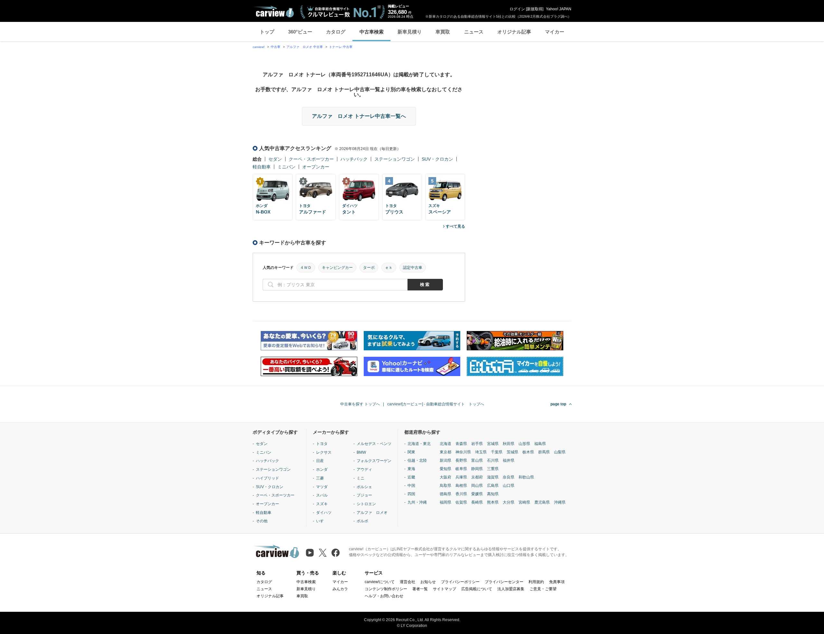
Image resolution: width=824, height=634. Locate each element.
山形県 (524, 443)
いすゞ (322, 521)
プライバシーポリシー (460, 582)
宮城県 (493, 443)
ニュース (473, 31)
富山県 (477, 460)
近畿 (411, 477)
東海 (411, 469)
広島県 (493, 485)
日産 (320, 461)
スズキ (322, 504)
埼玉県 (481, 452)
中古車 (275, 47)
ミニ (360, 478)
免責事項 (557, 582)
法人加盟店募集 (510, 589)
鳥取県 (445, 485)
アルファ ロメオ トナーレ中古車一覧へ (359, 116)
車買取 (442, 31)
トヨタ (322, 443)
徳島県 (445, 494)
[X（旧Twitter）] (322, 552)
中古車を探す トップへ (360, 404)
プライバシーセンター (504, 582)
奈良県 (508, 477)
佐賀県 (461, 502)
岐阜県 (461, 469)
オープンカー (315, 166)
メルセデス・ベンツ (374, 443)
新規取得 (534, 9)
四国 (411, 494)
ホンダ (322, 469)
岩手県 (477, 443)
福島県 (540, 443)
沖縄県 (560, 502)
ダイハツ (324, 512)
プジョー (364, 495)
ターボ (369, 267)
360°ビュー (300, 31)
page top (558, 404)
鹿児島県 (542, 502)
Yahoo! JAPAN (558, 9)
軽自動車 (262, 166)
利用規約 (536, 582)
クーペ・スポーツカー (311, 159)
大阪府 (445, 477)
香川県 (461, 494)
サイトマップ (444, 589)
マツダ (322, 487)
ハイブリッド (267, 478)
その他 (261, 521)
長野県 (461, 460)
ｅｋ (389, 267)
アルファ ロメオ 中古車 (304, 47)
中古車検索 (372, 31)
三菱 (320, 478)
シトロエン (366, 504)
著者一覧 (420, 589)
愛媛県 (477, 494)
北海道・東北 (419, 443)
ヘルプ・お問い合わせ (384, 596)
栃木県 (528, 452)
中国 (411, 485)
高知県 (493, 494)
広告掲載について (476, 589)
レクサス (324, 452)
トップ (267, 31)
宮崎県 (524, 502)
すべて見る (455, 226)
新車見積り (410, 31)
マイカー (554, 31)
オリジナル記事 (514, 31)
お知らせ (428, 582)
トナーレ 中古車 (340, 47)
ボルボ (362, 521)
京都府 (477, 477)
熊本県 (493, 502)
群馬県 (544, 452)
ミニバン (286, 166)
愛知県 (445, 469)
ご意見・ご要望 (543, 589)
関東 (411, 452)
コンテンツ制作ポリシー (386, 589)
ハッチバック (354, 159)
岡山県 (477, 485)
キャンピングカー (337, 267)
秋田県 (508, 443)
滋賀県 (493, 477)
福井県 (508, 460)
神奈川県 (463, 452)
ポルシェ (364, 487)
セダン (275, 159)
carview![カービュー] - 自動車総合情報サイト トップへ (435, 404)
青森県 (461, 443)
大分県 (508, 502)
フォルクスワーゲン (374, 461)
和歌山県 (526, 477)
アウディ (364, 469)
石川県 (493, 460)
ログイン (517, 9)
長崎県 (477, 502)
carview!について (380, 582)
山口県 (508, 485)
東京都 (445, 452)
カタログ (335, 31)
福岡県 (445, 502)
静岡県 (477, 469)
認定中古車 (412, 267)
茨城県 (512, 452)
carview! (259, 47)
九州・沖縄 (417, 502)
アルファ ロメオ (372, 512)
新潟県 (445, 460)
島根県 (461, 485)
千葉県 (496, 452)
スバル (322, 495)
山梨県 (560, 452)
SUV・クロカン (437, 159)
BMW (361, 452)
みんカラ (340, 589)
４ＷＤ (306, 267)
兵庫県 (461, 477)
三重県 (493, 469)
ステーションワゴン (394, 159)
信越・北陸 (417, 460)
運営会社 (407, 582)
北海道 (445, 443)
